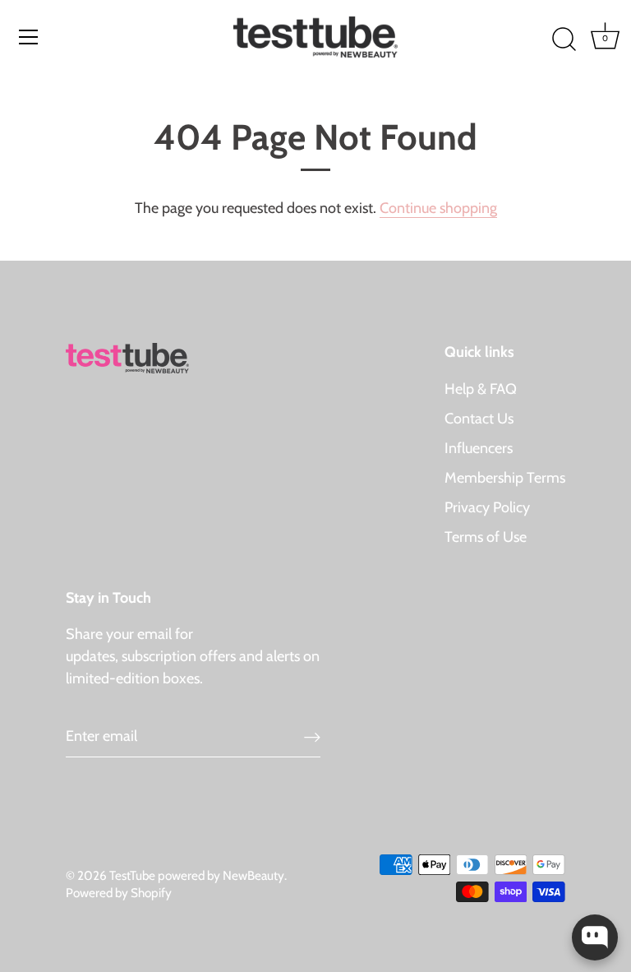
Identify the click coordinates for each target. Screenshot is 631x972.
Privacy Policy (487, 507)
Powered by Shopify (119, 892)
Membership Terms (504, 478)
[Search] (564, 39)
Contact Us (479, 419)
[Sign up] (312, 736)
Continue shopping (438, 208)
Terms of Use (485, 537)
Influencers (478, 448)
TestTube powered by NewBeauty (196, 875)
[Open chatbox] (595, 937)
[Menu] (29, 37)
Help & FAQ (480, 389)
